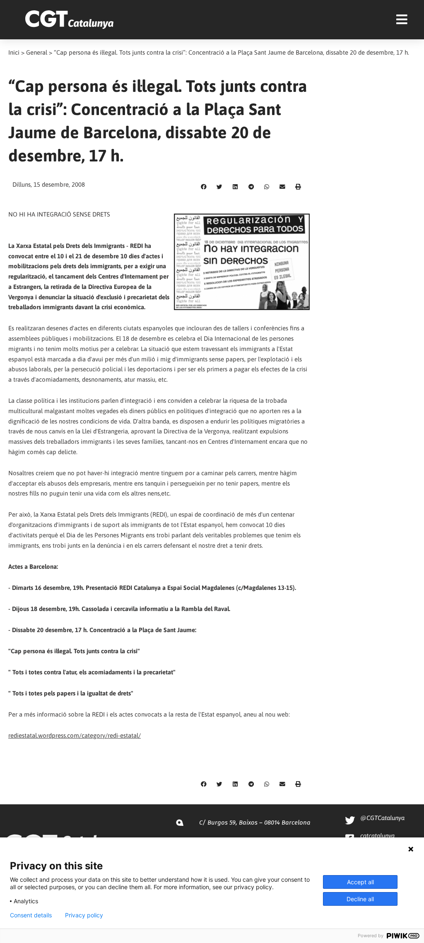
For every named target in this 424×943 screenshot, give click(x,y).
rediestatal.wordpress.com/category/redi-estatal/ (74, 735)
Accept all (360, 881)
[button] (203, 187)
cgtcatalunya (377, 835)
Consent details (31, 915)
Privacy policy (84, 915)
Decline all (360, 898)
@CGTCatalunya (382, 817)
